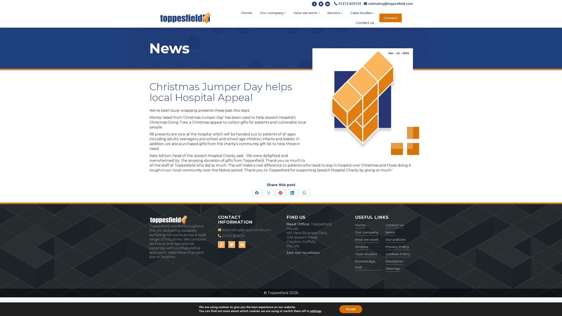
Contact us (394, 225)
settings (315, 311)
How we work (366, 239)
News (390, 232)
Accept (351, 309)
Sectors (361, 247)
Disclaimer (394, 261)
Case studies (366, 254)
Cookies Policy (397, 254)
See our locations (303, 253)
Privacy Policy (397, 247)
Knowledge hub (365, 264)
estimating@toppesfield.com (390, 4)
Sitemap (392, 268)
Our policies (395, 239)
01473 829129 (350, 4)
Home (360, 225)
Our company (366, 232)
